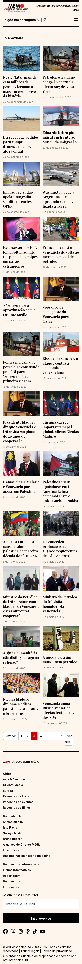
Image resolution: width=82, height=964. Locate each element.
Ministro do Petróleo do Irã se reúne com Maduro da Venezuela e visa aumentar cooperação (21, 606)
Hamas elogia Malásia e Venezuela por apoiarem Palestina (21, 487)
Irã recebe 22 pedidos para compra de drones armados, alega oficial (21, 144)
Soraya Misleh (13, 833)
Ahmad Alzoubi (13, 822)
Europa (8, 790)
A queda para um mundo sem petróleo (60, 659)
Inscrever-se (41, 918)
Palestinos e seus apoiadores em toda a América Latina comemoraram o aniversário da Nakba (60, 491)
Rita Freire (10, 827)
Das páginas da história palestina (26, 855)
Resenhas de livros (16, 796)
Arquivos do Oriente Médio (22, 844)
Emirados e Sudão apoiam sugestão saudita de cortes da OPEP (20, 199)
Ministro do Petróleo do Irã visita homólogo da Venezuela (60, 604)
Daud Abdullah (13, 816)
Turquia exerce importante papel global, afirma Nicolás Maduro (61, 429)
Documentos (12, 881)
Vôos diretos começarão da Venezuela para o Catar (57, 314)
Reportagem (11, 875)
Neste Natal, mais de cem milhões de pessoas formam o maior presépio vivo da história (20, 87)
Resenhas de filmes (17, 807)
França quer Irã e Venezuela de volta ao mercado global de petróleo (61, 254)
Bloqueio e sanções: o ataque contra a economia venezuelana (60, 365)
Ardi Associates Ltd (15, 960)
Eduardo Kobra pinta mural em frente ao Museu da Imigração (60, 137)
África (7, 773)
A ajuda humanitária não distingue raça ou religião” (21, 658)
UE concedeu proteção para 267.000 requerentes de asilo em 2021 (60, 548)
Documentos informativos (21, 864)
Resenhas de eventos (18, 802)
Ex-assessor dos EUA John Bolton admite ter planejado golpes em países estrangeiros (20, 257)
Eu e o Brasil (11, 850)
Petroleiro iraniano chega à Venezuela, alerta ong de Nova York (59, 84)
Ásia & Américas (14, 779)
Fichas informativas (17, 870)
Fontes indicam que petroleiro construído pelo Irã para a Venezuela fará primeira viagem (21, 371)
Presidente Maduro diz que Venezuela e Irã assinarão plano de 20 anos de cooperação (19, 431)
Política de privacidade (57, 951)
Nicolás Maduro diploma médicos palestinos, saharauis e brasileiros (20, 706)
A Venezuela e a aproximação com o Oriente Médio (19, 310)
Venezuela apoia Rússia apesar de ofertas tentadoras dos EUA (58, 710)
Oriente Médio (13, 785)
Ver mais (68, 738)
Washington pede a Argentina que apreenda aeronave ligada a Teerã (59, 199)
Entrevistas (11, 887)
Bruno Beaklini (13, 838)
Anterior (11, 736)
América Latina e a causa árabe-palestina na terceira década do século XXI (20, 548)
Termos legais (30, 951)
